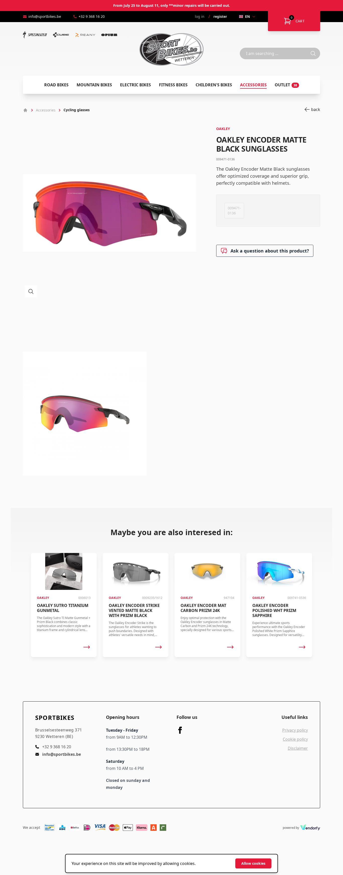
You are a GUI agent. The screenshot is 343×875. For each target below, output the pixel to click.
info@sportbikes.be (44, 16)
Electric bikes (135, 85)
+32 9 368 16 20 (92, 16)
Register (220, 16)
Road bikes (56, 85)
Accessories (253, 85)
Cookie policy (295, 739)
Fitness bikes (173, 85)
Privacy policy (295, 730)
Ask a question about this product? (270, 251)
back (315, 109)
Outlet (286, 85)
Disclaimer (298, 748)
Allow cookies (253, 863)
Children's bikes (214, 85)
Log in (199, 16)
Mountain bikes (94, 85)
